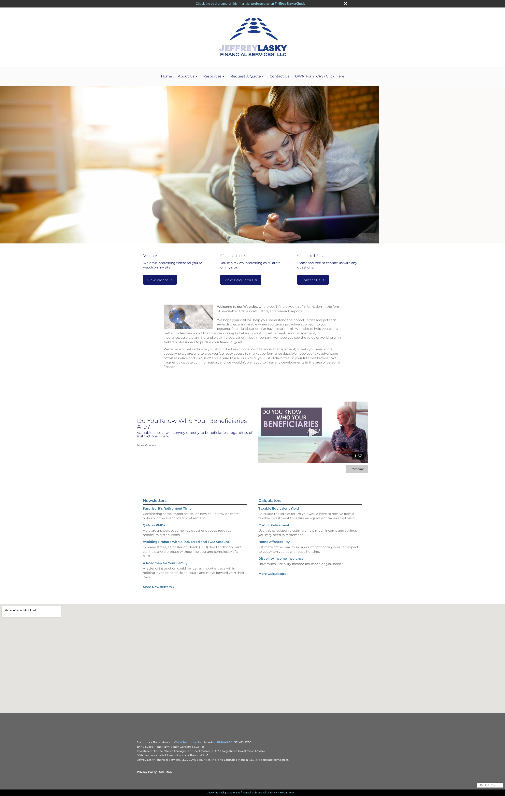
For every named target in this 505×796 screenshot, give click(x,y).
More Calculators (273, 574)
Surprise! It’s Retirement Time (167, 508)
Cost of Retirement (273, 525)
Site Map (165, 772)
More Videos (146, 445)
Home (166, 76)
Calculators (269, 500)
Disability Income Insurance (281, 558)
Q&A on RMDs (154, 525)
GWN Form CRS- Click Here (319, 76)
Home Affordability (274, 542)
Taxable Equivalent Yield (278, 508)
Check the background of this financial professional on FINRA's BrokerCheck (250, 4)
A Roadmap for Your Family (165, 563)
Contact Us (279, 76)
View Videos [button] (158, 280)
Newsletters (154, 500)
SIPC (229, 742)
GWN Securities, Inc (188, 742)
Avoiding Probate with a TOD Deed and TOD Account (186, 542)
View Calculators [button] (238, 280)
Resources (212, 76)
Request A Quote (245, 76)
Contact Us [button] (311, 280)
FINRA (220, 742)
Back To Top (488, 785)
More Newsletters (158, 587)
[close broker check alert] (345, 3)
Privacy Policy (147, 772)
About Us (186, 76)
